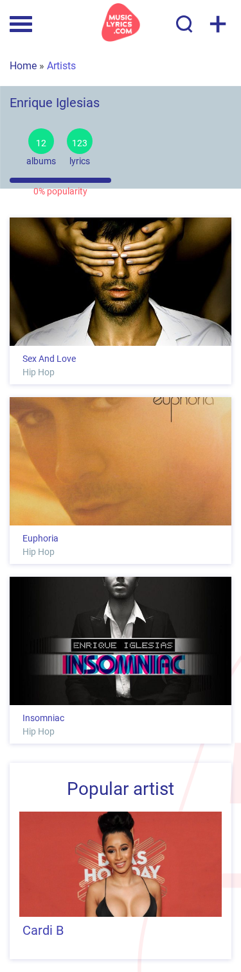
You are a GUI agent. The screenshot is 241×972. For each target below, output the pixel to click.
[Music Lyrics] (121, 22)
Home (23, 65)
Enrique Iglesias (55, 102)
